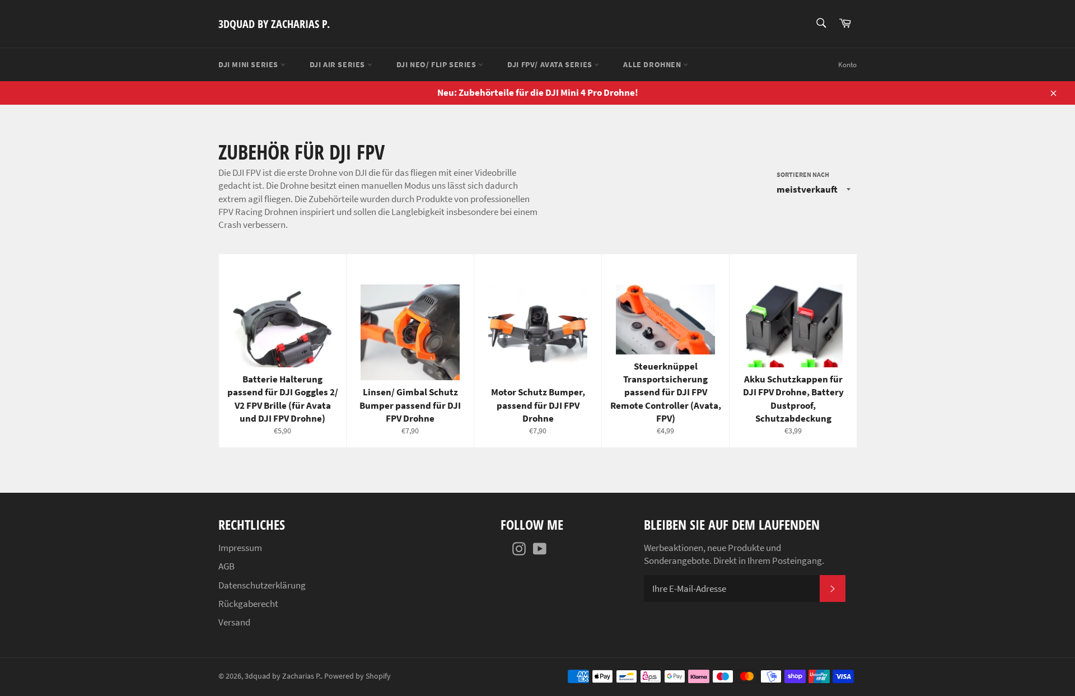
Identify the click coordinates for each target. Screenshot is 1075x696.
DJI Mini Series (249, 64)
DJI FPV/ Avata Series (550, 64)
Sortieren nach (803, 174)
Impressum (240, 547)
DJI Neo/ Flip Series (437, 64)
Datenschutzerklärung (262, 585)
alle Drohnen (653, 64)
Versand (234, 622)
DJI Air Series (338, 64)
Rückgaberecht (248, 603)
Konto (847, 64)
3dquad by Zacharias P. (274, 23)
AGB (226, 566)
